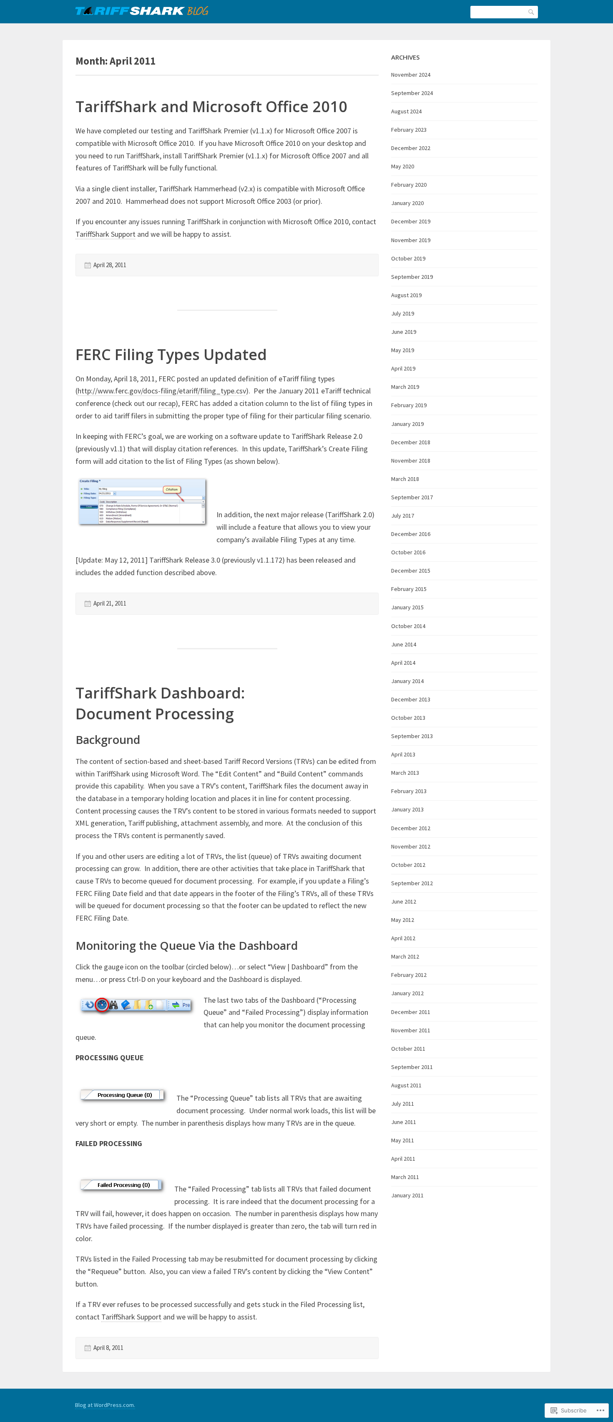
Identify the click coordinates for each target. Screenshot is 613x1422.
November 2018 (410, 460)
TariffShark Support (105, 234)
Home (141, 10)
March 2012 (405, 956)
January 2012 (407, 993)
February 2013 (409, 791)
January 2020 (407, 203)
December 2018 (410, 442)
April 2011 (403, 1158)
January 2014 (407, 681)
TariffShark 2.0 (349, 514)
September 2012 (412, 883)
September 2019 (412, 276)
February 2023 (409, 129)
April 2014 (403, 662)
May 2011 (402, 1140)
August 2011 (406, 1085)
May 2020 (402, 166)
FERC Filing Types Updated (171, 354)
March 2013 (405, 772)
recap (167, 403)
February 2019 (409, 405)
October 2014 (408, 626)
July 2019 (402, 313)
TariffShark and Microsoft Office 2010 (211, 106)
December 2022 (410, 148)
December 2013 (410, 699)
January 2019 (407, 424)
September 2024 (412, 93)
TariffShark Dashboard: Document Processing (160, 703)
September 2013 (412, 736)
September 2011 (412, 1067)
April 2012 (403, 938)
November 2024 (410, 74)
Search (531, 11)
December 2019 (410, 221)
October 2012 (408, 865)
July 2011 (402, 1103)
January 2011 (407, 1195)
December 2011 (410, 1012)
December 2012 (410, 828)
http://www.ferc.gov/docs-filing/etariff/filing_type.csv (162, 391)
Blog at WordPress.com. (105, 1405)
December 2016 (410, 534)
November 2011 (410, 1030)
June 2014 (403, 644)
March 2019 (405, 387)
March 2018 (405, 479)
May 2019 (402, 350)
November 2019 (410, 240)
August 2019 (406, 295)
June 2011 (403, 1122)
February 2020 (409, 184)
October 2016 (408, 552)
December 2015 (410, 570)
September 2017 (412, 497)
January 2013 (407, 809)
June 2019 (403, 331)
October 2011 (408, 1048)
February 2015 (409, 589)
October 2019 (408, 258)
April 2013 (403, 754)
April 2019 (403, 368)
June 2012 (403, 901)
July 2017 (402, 515)
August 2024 (406, 111)
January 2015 (407, 607)
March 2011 (405, 1177)
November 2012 (410, 846)
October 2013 (408, 717)
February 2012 (409, 975)
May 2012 (402, 920)
